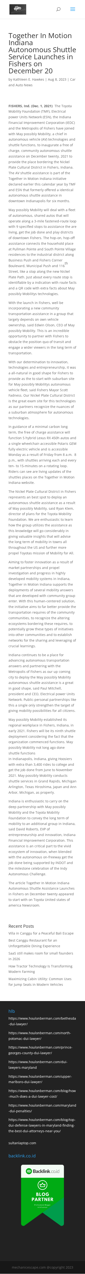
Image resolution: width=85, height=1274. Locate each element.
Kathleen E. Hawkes (28, 79)
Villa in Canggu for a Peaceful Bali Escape (41, 933)
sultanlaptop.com (22, 1143)
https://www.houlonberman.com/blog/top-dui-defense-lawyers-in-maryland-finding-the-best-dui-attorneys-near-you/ (42, 1125)
